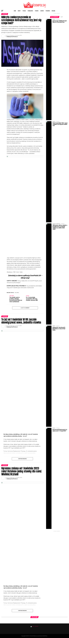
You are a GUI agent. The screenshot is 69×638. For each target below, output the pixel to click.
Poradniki (48, 10)
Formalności (30, 10)
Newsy (19, 10)
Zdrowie (42, 10)
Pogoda (24, 10)
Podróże (36, 10)
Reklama (53, 10)
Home (15, 10)
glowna (17, 292)
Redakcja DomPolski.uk (12, 36)
